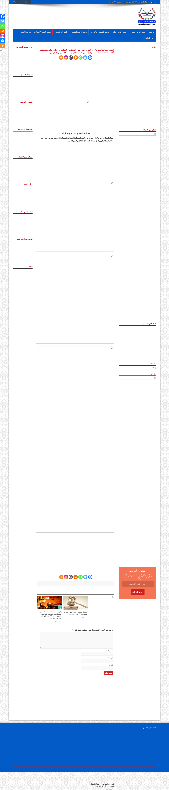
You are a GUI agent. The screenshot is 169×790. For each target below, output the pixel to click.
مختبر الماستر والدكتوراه (100, 32)
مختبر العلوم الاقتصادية (42, 32)
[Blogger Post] (71, 57)
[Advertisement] (68, 13)
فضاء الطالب (149, 38)
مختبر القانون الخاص (138, 32)
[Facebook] (90, 57)
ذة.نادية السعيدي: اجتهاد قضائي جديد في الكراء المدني (102, 785)
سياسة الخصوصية (115, 2)
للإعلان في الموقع (130, 2)
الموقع (111, 665)
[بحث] (14, 2)
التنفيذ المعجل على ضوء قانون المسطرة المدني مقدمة (76, 613)
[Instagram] (66, 57)
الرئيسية (152, 32)
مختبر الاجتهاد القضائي (79, 32)
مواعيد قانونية (26, 32)
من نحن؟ (153, 2)
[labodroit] (147, 16)
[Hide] (1, 51)
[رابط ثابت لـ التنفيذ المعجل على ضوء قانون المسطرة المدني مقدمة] (75, 603)
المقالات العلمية (61, 32)
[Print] (75, 57)
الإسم (111, 651)
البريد (111, 658)
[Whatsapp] (80, 57)
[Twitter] (85, 57)
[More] (61, 57)
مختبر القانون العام (120, 32)
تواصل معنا (143, 2)
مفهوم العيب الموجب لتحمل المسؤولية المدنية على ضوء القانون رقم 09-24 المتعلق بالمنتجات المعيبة (51, 615)
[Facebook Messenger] (2, 40)
